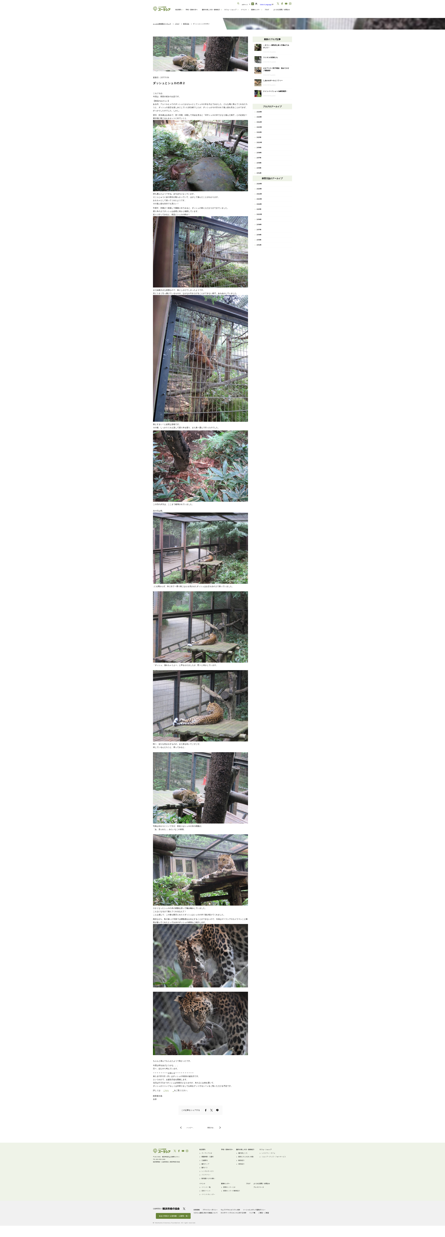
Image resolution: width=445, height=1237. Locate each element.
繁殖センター (255, 9)
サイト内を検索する (238, 3)
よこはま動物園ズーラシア (161, 1150)
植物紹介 (241, 1164)
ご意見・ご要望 (263, 1213)
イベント (244, 9)
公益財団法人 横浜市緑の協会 (166, 1208)
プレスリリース (258, 1187)
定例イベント (206, 1191)
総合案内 (178, 9)
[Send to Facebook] (205, 1110)
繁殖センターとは (229, 1187)
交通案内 (205, 1160)
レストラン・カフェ (268, 1153)
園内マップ (205, 1164)
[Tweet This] (211, 1110)
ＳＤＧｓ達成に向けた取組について (206, 1213)
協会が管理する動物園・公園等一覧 (173, 1216)
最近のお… (211, 1127)
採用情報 (197, 1210)
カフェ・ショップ (230, 9)
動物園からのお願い (208, 1178)
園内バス (205, 1168)
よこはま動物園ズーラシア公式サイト (161, 8)
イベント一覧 (206, 1187)
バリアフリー (206, 1175)
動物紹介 (241, 1160)
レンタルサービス (208, 1171)
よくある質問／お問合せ (281, 9)
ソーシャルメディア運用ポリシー (254, 1210)
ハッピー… (190, 1127)
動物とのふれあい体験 (245, 1157)
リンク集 (252, 1213)
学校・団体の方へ (192, 9)
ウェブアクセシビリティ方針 (230, 1210)
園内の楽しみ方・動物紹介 (211, 9)
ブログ (267, 9)
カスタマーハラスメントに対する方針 (233, 1213)
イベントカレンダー (208, 1194)
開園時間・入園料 (208, 1157)
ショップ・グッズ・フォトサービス (274, 1157)
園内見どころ (242, 1153)
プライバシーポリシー (210, 1210)
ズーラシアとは (207, 1153)
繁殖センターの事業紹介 (231, 1191)
